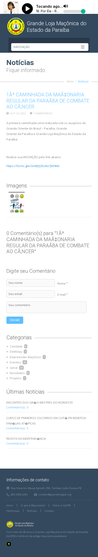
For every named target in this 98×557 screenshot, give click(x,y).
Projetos (15, 378)
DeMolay (16, 352)
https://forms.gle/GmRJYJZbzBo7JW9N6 (32, 166)
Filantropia (12, 510)
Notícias (83, 81)
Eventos (15, 362)
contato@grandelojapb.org (55, 494)
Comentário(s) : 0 (17, 407)
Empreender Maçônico (25, 357)
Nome (62, 283)
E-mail (62, 294)
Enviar (15, 320)
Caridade (16, 346)
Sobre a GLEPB (62, 505)
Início (70, 81)
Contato (49, 510)
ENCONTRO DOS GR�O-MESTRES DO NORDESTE (39, 402)
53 (24, 362)
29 (21, 367)
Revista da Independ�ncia (26, 439)
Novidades (17, 373)
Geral (14, 368)
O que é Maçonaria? (33, 505)
